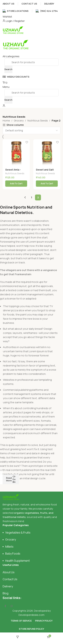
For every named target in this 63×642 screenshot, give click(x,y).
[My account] (4, 106)
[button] (16, 183)
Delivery (8, 586)
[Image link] (11, 497)
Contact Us (10, 579)
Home (6, 120)
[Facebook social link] (5, 606)
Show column (15, 125)
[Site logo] (13, 30)
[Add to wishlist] (27, 142)
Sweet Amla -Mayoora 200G (13, 171)
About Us (9, 572)
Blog (5, 593)
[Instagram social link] (11, 606)
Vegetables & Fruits (17, 532)
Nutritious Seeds (37, 120)
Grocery (19, 120)
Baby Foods (12, 553)
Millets (9, 546)
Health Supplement (17, 561)
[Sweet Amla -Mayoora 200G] (16, 152)
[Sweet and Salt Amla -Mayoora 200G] (46, 152)
